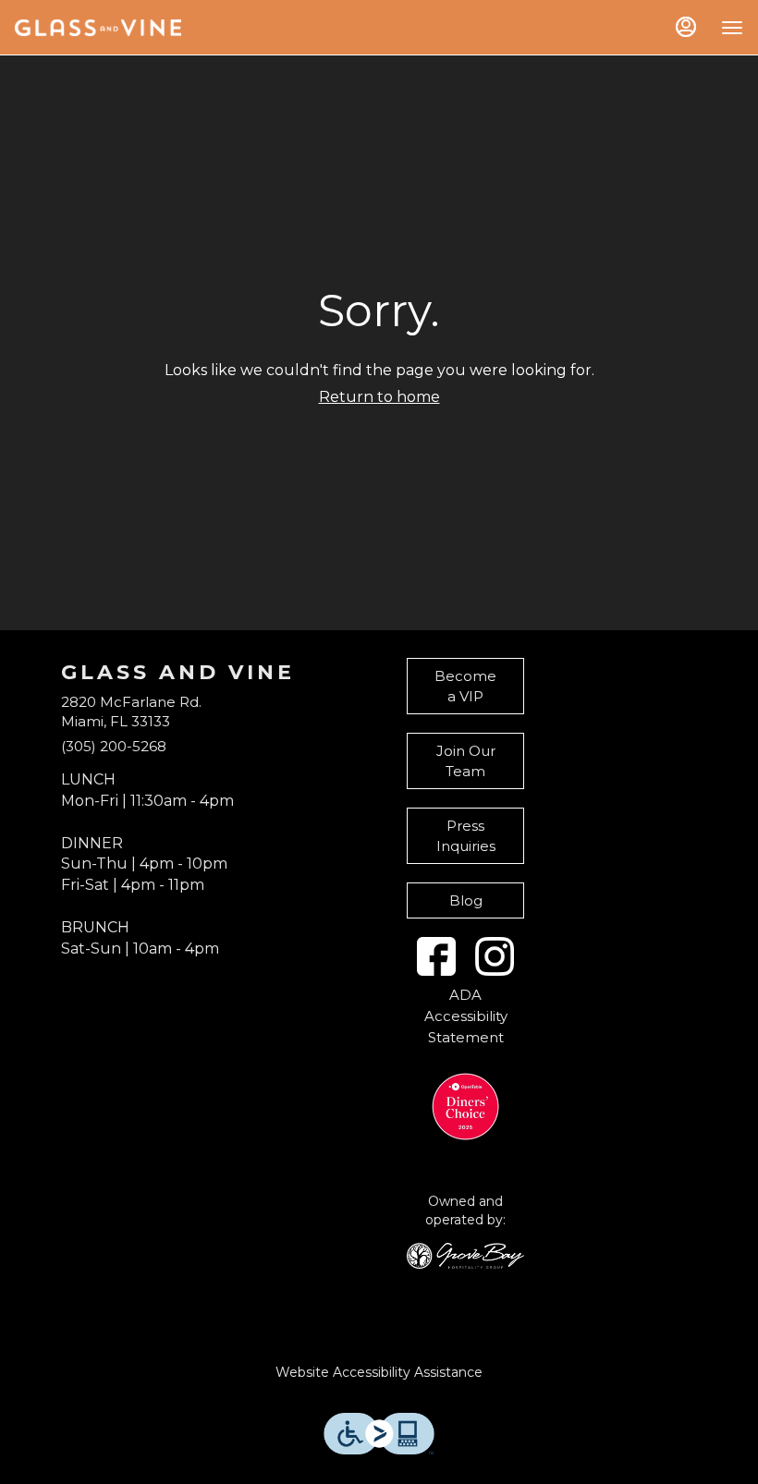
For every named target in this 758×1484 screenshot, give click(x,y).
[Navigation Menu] (732, 27)
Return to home (379, 397)
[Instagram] (494, 956)
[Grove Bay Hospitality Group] (465, 1254)
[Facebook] (436, 956)
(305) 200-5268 (113, 746)
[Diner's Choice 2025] (465, 1106)
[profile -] (686, 27)
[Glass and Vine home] (98, 28)
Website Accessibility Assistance (379, 1372)
